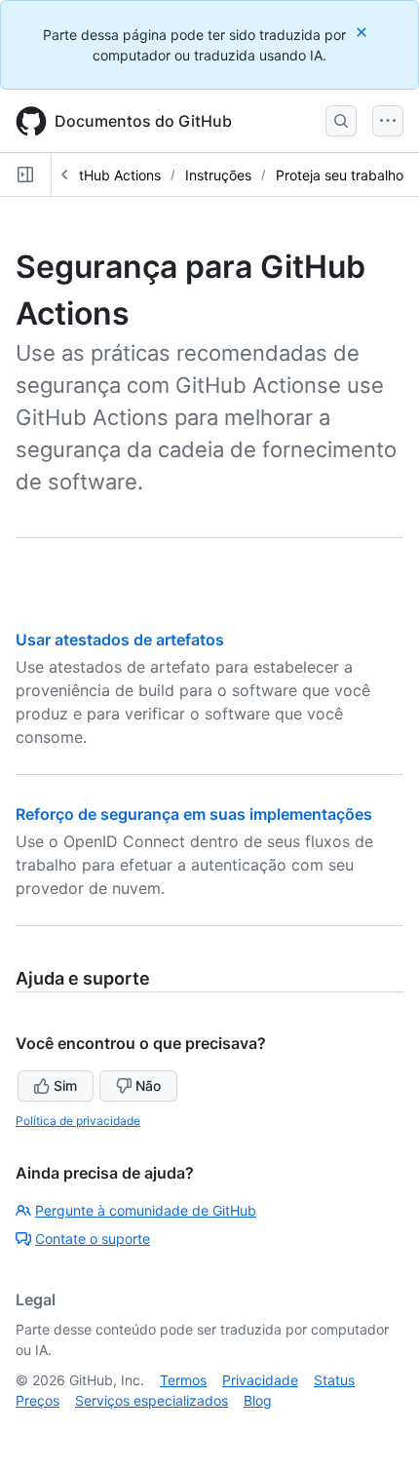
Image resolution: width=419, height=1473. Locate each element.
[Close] (363, 31)
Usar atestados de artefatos (120, 639)
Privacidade (260, 1380)
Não (148, 1085)
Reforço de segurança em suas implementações (194, 814)
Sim (65, 1085)
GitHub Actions (113, 175)
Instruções (218, 175)
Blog (258, 1400)
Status (334, 1380)
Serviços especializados (151, 1400)
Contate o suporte (92, 1238)
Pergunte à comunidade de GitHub (145, 1210)
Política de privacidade (78, 1120)
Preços (37, 1400)
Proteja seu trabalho (339, 175)
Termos (183, 1380)
